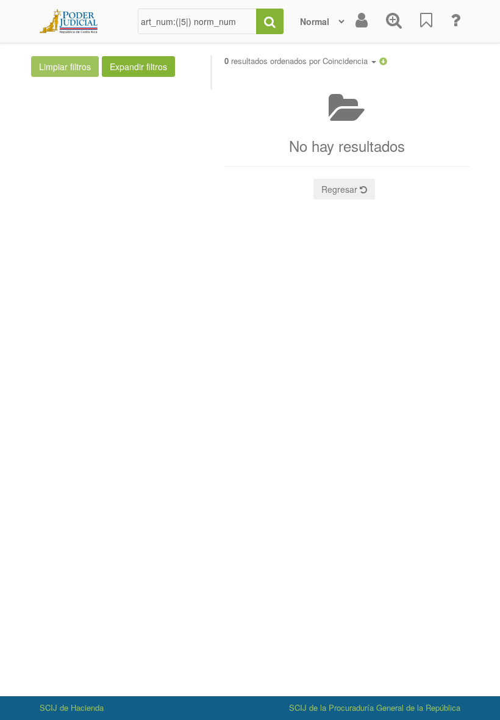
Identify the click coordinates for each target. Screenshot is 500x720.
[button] (383, 60)
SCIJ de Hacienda (72, 707)
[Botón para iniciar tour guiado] (455, 21)
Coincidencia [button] (346, 61)
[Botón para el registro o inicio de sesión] (361, 21)
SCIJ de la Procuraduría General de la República (374, 707)
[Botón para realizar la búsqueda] (270, 21)
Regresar (340, 189)
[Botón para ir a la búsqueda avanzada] (394, 21)
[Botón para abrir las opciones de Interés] (426, 21)
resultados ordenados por (297, 61)
